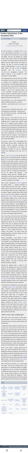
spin (23, 117)
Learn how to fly (10, 394)
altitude (6, 159)
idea (2, 38)
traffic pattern (9, 196)
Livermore (18, 182)
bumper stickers (22, 302)
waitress (5, 333)
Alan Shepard (24, 408)
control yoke (8, 253)
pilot (13, 51)
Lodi (2, 82)
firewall (9, 355)
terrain (16, 88)
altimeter (3, 172)
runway (23, 247)
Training (10, 413)
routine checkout (10, 155)
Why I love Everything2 (17, 400)
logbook (11, 369)
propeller (24, 239)
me (10, 319)
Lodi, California (24, 404)
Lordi (11, 404)
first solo (21, 53)
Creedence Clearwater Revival (13, 45)
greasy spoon (12, 287)
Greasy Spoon (4, 400)
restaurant (5, 278)
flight (18, 371)
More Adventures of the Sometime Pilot (4, 388)
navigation (18, 66)
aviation (3, 91)
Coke (21, 296)
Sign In (24, 30)
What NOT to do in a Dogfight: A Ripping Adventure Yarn (4, 394)
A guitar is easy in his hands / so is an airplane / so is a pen (3, 409)
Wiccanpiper (8, 38)
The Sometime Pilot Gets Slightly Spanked (24, 400)
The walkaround (17, 404)
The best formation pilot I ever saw (11, 387)
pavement (3, 257)
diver (10, 239)
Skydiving (4, 413)
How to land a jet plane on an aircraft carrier (24, 388)
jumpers (23, 104)
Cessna (25, 225)
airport (23, 151)
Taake (4, 404)
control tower (19, 200)
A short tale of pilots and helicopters (17, 394)
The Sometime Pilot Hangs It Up (11, 400)
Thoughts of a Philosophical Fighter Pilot (17, 387)
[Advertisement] (14, 14)
